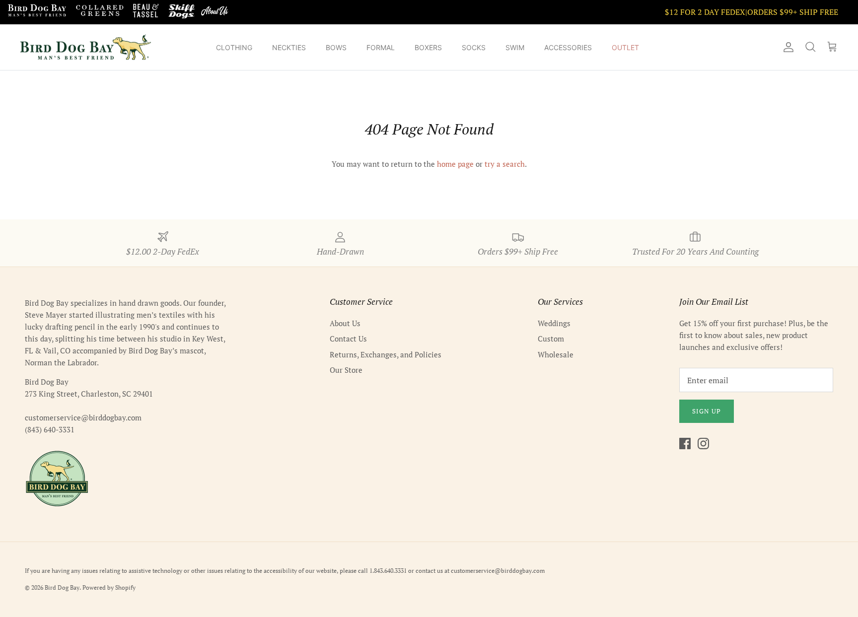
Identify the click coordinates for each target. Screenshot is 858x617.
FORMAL (380, 47)
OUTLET (625, 47)
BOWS (336, 47)
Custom (551, 338)
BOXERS (428, 47)
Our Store (346, 370)
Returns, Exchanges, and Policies (385, 354)
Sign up (706, 411)
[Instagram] (703, 443)
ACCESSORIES (568, 47)
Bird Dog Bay (62, 587)
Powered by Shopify (109, 587)
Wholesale (555, 354)
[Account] (786, 47)
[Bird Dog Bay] (85, 47)
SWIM (514, 47)
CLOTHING (234, 47)
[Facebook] (685, 443)
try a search (505, 164)
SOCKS (474, 47)
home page (455, 164)
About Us (345, 323)
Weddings (554, 323)
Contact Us (348, 338)
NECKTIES (289, 47)
